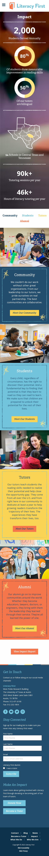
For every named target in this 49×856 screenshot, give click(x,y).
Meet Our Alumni (24, 628)
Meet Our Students (24, 419)
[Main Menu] (3, 5)
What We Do (16, 840)
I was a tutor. (12, 768)
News (35, 833)
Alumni (24, 221)
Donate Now (14, 803)
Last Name (8, 744)
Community (10, 215)
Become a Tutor (14, 811)
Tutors (42, 215)
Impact (34, 836)
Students (27, 215)
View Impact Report (24, 651)
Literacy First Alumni (11, 765)
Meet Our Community (24, 312)
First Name (8, 733)
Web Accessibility (23, 848)
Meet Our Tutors (24, 528)
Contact (15, 833)
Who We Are (32, 840)
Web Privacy (23, 851)
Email (5, 754)
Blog (26, 833)
